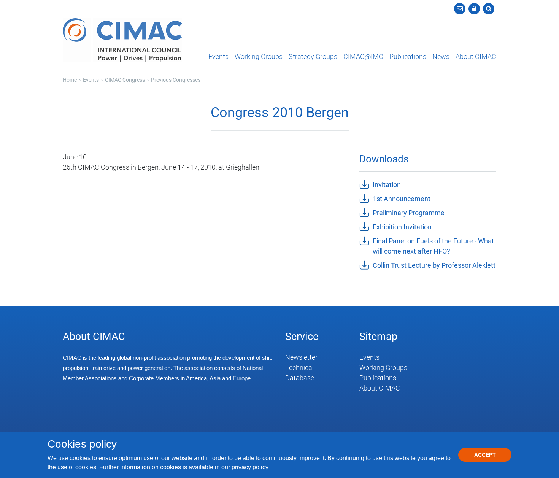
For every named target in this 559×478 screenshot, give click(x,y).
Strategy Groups (313, 56)
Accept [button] (485, 455)
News (440, 56)
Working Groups (259, 56)
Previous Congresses (175, 80)
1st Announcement (401, 199)
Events (218, 56)
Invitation (387, 185)
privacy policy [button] (250, 467)
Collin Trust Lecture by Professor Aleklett (434, 265)
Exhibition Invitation (402, 227)
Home (70, 80)
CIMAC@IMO (363, 56)
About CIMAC (476, 56)
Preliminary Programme (409, 213)
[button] (474, 8)
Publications (407, 56)
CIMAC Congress (125, 80)
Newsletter (301, 357)
